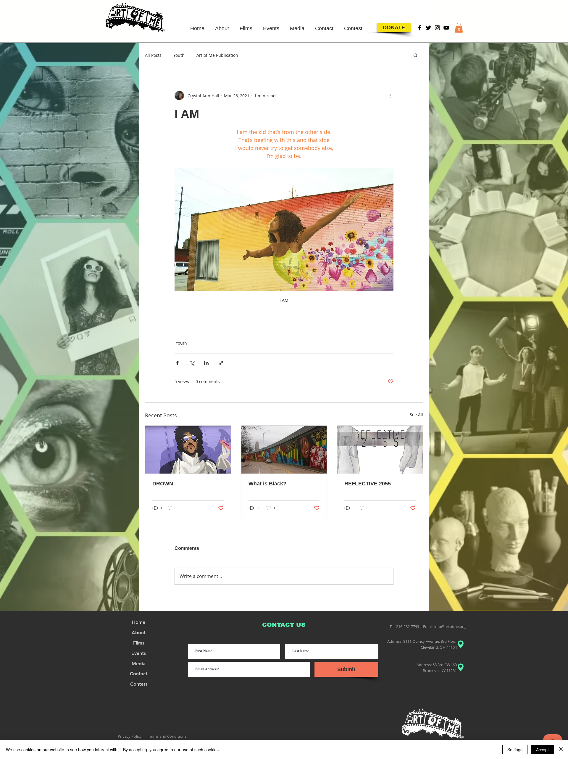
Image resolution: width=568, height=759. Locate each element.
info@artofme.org (450, 626)
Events (138, 653)
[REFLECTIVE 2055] (380, 450)
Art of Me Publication (217, 55)
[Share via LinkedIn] (206, 363)
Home (138, 622)
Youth (179, 55)
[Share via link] (221, 363)
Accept (542, 749)
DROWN (162, 484)
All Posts (153, 55)
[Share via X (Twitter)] (192, 363)
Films (138, 643)
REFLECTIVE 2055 (367, 484)
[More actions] (389, 95)
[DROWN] (188, 450)
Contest (138, 684)
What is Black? (267, 484)
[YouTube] (446, 27)
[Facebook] (419, 27)
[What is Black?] (284, 450)
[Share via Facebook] (177, 363)
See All (416, 414)
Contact (138, 673)
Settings (514, 749)
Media (139, 663)
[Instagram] (437, 27)
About (139, 632)
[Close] (560, 749)
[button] (459, 28)
